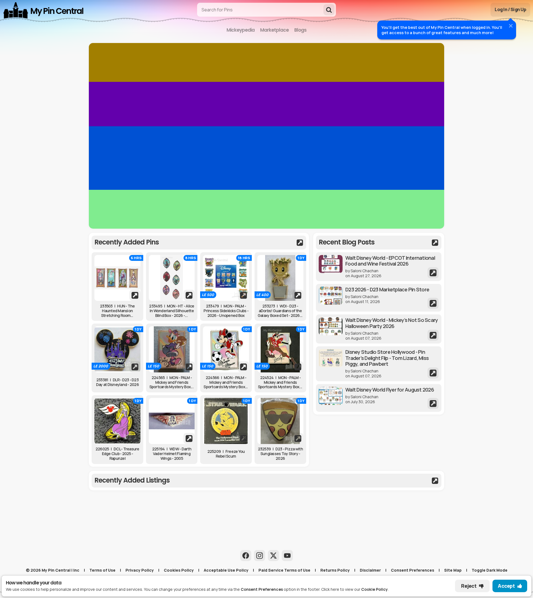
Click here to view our (354, 589)
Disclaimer (370, 570)
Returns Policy (335, 570)
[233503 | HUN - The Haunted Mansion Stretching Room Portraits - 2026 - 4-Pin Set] (117, 278)
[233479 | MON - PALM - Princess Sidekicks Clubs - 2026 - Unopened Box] (226, 278)
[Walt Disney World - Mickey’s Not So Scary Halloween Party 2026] (379, 329)
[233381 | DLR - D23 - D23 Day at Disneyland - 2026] (117, 349)
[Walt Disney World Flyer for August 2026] (379, 398)
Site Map (453, 570)
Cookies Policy (179, 570)
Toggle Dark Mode (489, 570)
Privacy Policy (139, 570)
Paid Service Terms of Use (284, 570)
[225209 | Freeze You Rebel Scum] (226, 421)
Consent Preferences (412, 570)
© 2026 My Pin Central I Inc (52, 570)
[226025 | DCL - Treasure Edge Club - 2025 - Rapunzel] (117, 421)
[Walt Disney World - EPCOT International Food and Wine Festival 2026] (379, 266)
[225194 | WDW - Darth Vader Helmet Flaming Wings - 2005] (172, 421)
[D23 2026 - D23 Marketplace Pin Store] (379, 298)
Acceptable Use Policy (226, 570)
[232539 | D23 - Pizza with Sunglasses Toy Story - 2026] (280, 421)
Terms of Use (102, 570)
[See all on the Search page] (199, 242)
